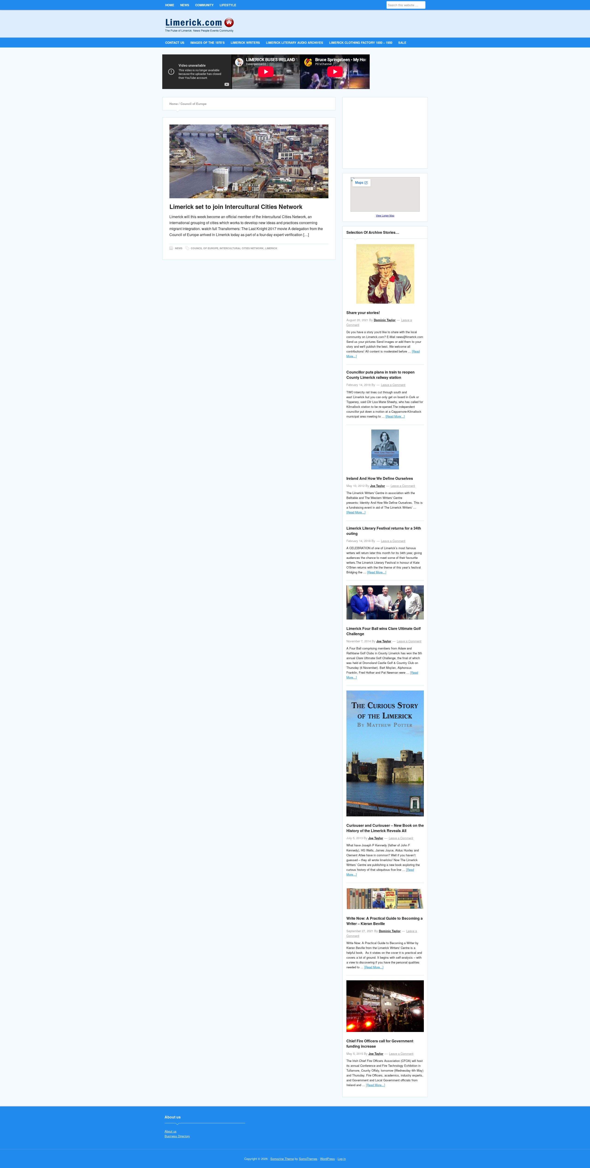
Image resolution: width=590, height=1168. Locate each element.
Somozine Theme (282, 1158)
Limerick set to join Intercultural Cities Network (235, 206)
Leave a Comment (393, 384)
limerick (271, 248)
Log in (342, 1158)
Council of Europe (204, 248)
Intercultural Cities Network (242, 248)
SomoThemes (308, 1158)
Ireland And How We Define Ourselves (379, 478)
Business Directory (177, 1136)
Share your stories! (363, 312)
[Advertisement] (385, 134)
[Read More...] (395, 416)
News (178, 248)
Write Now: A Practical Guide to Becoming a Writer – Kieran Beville (384, 921)
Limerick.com (203, 23)
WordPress (327, 1158)
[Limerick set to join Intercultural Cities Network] (248, 161)
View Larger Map (385, 215)
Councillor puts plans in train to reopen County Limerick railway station (380, 374)
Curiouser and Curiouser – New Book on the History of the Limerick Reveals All (385, 828)
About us (171, 1131)
